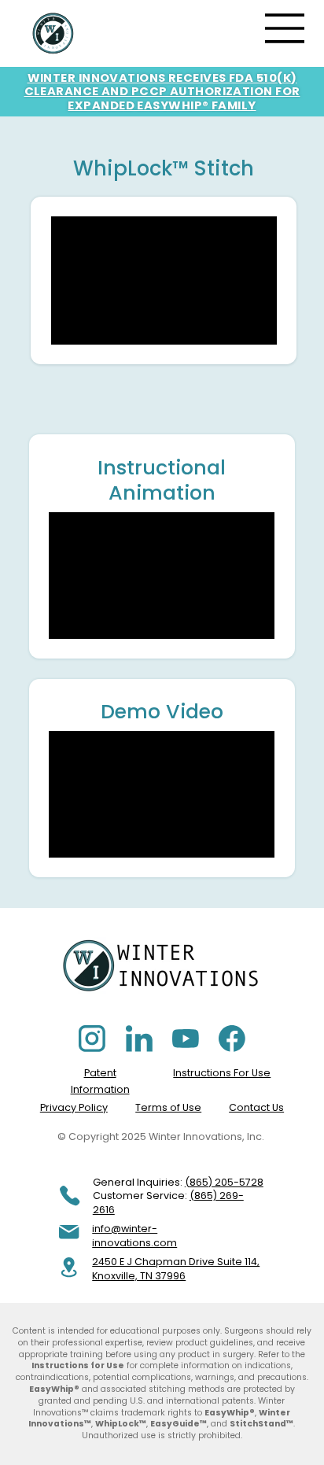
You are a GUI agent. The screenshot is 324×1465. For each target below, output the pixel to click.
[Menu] (285, 28)
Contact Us (256, 1107)
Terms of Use (168, 1107)
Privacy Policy (74, 1107)
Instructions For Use (222, 1072)
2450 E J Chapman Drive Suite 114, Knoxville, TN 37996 (176, 1268)
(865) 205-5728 (224, 1182)
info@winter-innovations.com (134, 1235)
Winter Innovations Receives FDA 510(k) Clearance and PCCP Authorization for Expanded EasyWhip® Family (162, 91)
